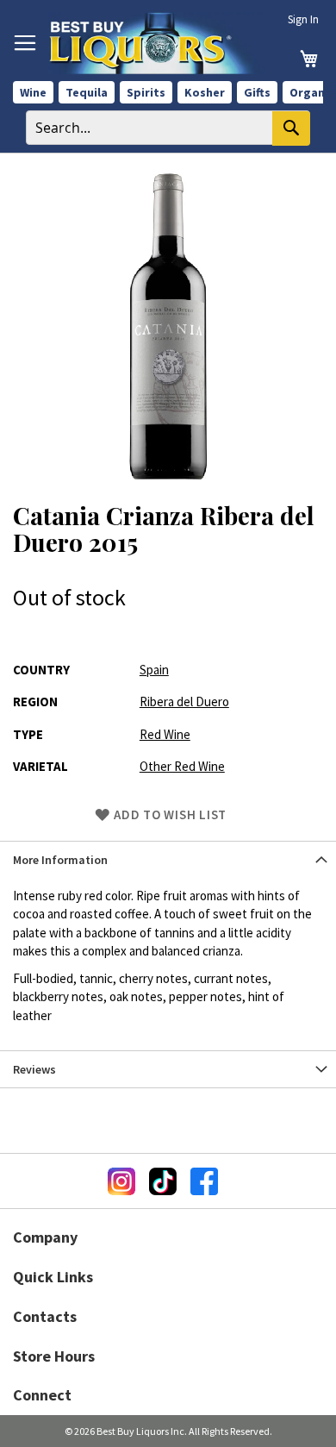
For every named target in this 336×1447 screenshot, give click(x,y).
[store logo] (156, 43)
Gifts (257, 92)
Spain (154, 669)
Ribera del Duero (184, 701)
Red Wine (165, 734)
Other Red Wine (182, 766)
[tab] (168, 859)
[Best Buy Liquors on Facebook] (204, 1181)
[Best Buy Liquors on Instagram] (121, 1181)
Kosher (204, 92)
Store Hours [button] (54, 1356)
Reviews (34, 1069)
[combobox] (168, 127)
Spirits (146, 92)
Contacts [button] (45, 1316)
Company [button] (45, 1237)
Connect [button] (42, 1395)
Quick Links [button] (53, 1277)
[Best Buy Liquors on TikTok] (163, 1181)
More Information (60, 860)
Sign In (303, 19)
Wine (33, 92)
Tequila (86, 92)
